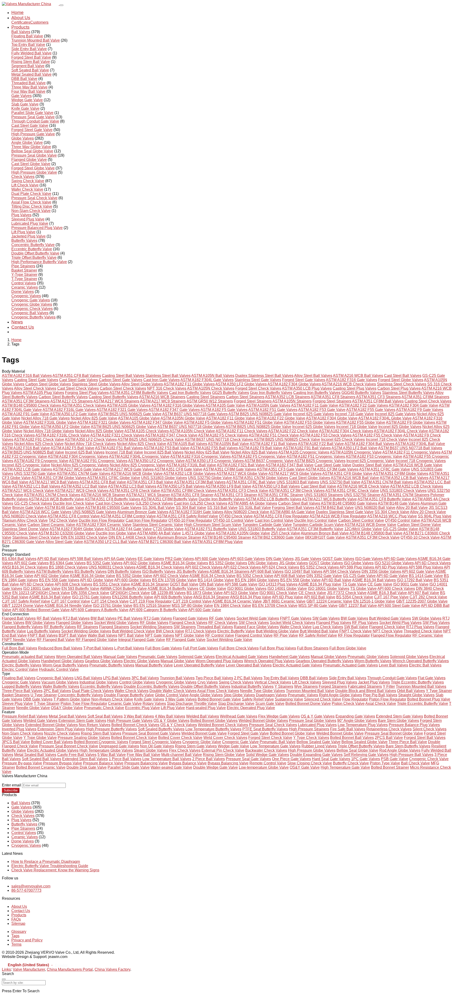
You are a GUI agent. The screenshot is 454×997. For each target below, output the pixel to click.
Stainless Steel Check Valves (401, 384)
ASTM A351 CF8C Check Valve (352, 491)
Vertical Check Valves (272, 682)
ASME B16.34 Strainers (229, 571)
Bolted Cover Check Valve (180, 738)
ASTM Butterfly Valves (55, 571)
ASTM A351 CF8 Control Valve (74, 516)
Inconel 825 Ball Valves (163, 452)
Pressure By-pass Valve (22, 763)
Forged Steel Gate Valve (31, 130)
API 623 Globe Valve (240, 593)
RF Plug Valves (365, 623)
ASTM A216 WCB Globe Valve (137, 474)
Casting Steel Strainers (205, 397)
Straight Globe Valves (416, 695)
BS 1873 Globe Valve (205, 593)
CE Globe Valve (212, 589)
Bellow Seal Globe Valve (32, 151)
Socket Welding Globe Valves (86, 631)
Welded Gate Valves (40, 721)
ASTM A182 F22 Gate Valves (363, 405)
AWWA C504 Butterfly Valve (123, 589)
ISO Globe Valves (359, 563)
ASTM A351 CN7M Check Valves (52, 495)
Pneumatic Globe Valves (368, 657)
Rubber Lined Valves (319, 746)
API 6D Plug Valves (391, 567)
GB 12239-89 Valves (168, 593)
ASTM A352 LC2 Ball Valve (84, 486)
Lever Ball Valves (393, 665)
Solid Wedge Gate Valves (267, 755)
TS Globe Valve (363, 589)
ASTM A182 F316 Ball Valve (26, 448)
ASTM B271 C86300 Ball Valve (164, 542)
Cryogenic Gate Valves (30, 300)
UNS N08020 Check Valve (24, 516)
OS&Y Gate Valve (305, 767)
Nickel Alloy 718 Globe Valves (48, 431)
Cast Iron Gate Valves (161, 380)
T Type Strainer (47, 703)
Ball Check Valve (415, 763)
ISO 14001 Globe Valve (287, 589)
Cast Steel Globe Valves (309, 478)
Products (20, 27)
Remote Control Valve (267, 763)
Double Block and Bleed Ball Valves (365, 691)
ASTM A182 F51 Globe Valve (258, 422)
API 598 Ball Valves (86, 559)
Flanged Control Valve (254, 635)
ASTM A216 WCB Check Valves (349, 384)
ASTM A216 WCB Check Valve (363, 486)
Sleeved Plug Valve (27, 219)
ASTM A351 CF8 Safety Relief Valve (187, 516)
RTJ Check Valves (200, 631)
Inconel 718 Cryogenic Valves (421, 461)
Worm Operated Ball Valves (79, 657)
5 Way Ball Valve (111, 755)
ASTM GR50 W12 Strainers (210, 401)
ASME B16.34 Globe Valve (92, 576)
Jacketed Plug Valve (28, 236)
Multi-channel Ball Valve (181, 755)
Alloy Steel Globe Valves (142, 384)
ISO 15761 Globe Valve (112, 606)
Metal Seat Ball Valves (68, 716)
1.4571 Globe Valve (198, 533)
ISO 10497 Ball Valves (303, 571)
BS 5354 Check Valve (354, 597)
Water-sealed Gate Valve (171, 767)
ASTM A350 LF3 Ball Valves (276, 486)
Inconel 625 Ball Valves (85, 452)
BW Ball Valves (104, 618)
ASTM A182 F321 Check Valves (117, 435)
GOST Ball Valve (184, 584)
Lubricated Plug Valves (317, 725)
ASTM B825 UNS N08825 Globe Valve (258, 427)
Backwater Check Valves (266, 750)
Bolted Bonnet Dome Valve (308, 703)
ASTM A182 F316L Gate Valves (69, 410)
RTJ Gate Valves (158, 618)
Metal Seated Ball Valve (31, 74)
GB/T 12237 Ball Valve (358, 606)
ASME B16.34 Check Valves (160, 567)
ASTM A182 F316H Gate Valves (196, 512)
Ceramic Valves (24, 287)
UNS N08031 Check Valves (112, 567)
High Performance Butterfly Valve (39, 262)
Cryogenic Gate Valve (240, 742)
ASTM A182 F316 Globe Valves (178, 405)
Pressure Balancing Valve (146, 763)
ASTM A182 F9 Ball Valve (260, 448)
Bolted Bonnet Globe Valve (292, 733)
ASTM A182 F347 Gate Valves (174, 410)
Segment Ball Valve (27, 66)
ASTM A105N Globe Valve (183, 418)
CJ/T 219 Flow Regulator (151, 601)
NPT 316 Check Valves (166, 388)
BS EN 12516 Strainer (152, 606)
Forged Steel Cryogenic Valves (155, 742)
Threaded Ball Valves (215, 627)
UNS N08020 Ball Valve (375, 508)
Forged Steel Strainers (253, 401)
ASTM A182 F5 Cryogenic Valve (258, 456)
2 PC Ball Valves (248, 678)
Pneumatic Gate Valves (157, 657)
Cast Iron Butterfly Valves (190, 393)
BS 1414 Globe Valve (216, 580)
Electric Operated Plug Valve (251, 708)
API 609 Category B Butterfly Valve (158, 610)
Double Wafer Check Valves (172, 691)
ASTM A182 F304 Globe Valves (294, 384)
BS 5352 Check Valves (319, 567)
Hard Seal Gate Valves (331, 759)
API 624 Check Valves (280, 567)
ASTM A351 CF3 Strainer (235, 495)
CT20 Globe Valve (168, 529)
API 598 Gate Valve (241, 584)
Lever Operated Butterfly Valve (199, 665)
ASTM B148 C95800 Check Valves (31, 405)
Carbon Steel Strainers (245, 397)
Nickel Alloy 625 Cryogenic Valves (80, 465)
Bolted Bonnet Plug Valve (428, 699)
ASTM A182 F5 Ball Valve (72, 448)
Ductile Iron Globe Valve (116, 533)
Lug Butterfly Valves (43, 631)
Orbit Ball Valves (411, 691)
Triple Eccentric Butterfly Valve (422, 703)
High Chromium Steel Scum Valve (212, 525)
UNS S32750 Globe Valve (210, 478)
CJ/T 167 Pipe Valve (391, 597)
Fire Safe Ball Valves (347, 729)
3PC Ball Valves (145, 678)
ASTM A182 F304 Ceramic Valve (103, 525)
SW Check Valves (254, 623)
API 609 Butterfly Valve (173, 597)
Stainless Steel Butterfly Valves (408, 393)
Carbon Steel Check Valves (123, 388)
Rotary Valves (154, 703)
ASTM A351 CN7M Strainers (405, 495)
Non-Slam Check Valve (31, 211)
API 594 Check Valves (342, 571)
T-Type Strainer (24, 279)
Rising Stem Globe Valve (224, 755)
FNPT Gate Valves (295, 618)
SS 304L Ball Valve (158, 508)
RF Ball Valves (49, 618)
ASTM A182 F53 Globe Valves (309, 422)
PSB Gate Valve (394, 759)
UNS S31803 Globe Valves (164, 478)
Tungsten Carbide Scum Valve (318, 525)
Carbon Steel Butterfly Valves (63, 397)
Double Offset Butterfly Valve (35, 253)
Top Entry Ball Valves (281, 678)
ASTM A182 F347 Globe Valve (157, 422)
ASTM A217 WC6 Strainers (116, 401)
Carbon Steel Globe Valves (48, 384)
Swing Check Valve (27, 181)
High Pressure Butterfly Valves (111, 729)
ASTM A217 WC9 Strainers (163, 401)
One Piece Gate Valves (291, 759)
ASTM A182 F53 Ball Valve (166, 448)
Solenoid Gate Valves (196, 657)
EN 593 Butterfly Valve (80, 589)
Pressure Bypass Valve (62, 763)
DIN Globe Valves (263, 563)
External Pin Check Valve (222, 750)
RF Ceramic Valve (427, 635)
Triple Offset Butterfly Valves (361, 746)
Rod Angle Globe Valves (399, 750)
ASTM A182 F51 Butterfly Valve (210, 529)
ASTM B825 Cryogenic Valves (319, 461)
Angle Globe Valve (27, 143)
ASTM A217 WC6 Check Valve (28, 491)
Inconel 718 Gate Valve (354, 414)
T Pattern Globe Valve (71, 699)
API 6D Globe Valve (97, 580)
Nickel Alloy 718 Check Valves (90, 444)
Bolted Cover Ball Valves (52, 742)
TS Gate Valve (354, 584)
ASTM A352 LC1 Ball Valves (36, 486)
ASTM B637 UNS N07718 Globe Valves (191, 427)
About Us (20, 17)
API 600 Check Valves (396, 589)
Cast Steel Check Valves (78, 388)
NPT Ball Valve (131, 635)
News (17, 321)
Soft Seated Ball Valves (41, 759)
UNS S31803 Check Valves (403, 491)
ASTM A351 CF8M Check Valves (189, 491)
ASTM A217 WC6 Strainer (148, 495)
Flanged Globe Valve (29, 160)
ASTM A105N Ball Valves (212, 376)
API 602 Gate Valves (31, 563)
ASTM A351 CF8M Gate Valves (229, 469)
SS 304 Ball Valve (191, 508)
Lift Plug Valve (23, 232)
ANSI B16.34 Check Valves (25, 567)
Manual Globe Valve (178, 661)
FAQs (16, 919)
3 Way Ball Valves (139, 716)
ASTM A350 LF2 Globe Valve (65, 427)
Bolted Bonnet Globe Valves (214, 721)
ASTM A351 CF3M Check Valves (297, 491)
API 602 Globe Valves (141, 563)
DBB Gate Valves (37, 699)
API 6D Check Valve (37, 584)
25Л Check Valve (285, 533)
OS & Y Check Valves (178, 725)
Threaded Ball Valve (28, 83)
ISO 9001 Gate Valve (410, 584)
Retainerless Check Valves (389, 729)
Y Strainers (284, 686)
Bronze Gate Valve (28, 508)
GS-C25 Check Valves (33, 503)
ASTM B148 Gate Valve (64, 508)
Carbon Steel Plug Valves (399, 388)
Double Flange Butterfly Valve (129, 695)
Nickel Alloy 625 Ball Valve (207, 452)
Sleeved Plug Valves (339, 682)
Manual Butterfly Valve (154, 665)
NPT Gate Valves (159, 635)
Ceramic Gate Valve (125, 703)
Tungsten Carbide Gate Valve (267, 525)
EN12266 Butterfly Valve (132, 597)
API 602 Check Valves (204, 567)
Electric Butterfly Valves (21, 665)
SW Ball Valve (356, 627)
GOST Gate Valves (338, 559)
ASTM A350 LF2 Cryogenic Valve (156, 461)
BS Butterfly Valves (90, 571)
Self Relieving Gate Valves (366, 755)
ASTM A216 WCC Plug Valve (392, 516)
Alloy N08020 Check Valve (246, 512)
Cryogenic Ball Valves (29, 313)
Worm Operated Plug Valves (219, 661)
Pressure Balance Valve (103, 763)
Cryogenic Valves (26, 296)
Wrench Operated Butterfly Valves (420, 661)
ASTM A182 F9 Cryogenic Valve (41, 461)
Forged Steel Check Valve (270, 738)
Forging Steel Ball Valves (293, 508)
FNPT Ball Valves (43, 635)
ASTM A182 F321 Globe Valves (104, 422)
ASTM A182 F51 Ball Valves (119, 448)
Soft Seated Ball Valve (30, 70)
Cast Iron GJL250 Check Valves (200, 503)
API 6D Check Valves (433, 563)
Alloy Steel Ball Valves (313, 376)
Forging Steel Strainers (332, 401)
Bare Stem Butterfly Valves (408, 746)
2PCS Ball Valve (389, 738)
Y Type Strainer (439, 691)
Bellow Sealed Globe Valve (364, 742)
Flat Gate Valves (431, 678)
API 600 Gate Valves (212, 559)
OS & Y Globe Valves (171, 721)
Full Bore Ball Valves (19, 648)
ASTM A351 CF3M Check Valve (373, 537)
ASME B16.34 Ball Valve (50, 597)
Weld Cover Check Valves (225, 738)
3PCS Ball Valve (16, 742)
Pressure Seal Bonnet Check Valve (68, 746)
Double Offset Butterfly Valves (205, 686)
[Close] (4, 979)
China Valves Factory (112, 969)
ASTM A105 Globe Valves (129, 405)
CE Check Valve (312, 593)
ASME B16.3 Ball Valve (387, 593)
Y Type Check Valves (311, 738)
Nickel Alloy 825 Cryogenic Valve (138, 465)
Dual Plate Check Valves (93, 691)
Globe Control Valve (172, 695)
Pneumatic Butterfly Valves (111, 665)
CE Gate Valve (379, 584)
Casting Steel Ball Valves (123, 376)
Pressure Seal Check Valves (273, 725)
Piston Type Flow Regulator (84, 703)
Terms (16, 944)
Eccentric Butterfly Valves (101, 686)
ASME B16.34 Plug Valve (319, 584)
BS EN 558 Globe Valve (300, 580)
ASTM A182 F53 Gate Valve (321, 410)
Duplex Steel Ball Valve (372, 465)
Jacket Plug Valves (374, 682)
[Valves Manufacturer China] (31, 4)
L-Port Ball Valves (129, 648)
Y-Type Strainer (24, 275)
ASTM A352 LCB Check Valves (416, 486)
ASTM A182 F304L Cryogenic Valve (139, 456)
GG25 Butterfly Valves (230, 393)
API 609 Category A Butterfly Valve (99, 610)
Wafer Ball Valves (102, 635)
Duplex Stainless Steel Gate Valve (345, 512)
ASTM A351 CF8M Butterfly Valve (169, 499)
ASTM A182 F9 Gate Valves (419, 410)
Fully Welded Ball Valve (31, 53)
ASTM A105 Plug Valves (43, 393)
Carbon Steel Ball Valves (299, 503)
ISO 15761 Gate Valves (91, 597)
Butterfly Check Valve (351, 763)
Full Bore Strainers (312, 648)
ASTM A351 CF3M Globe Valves (59, 478)
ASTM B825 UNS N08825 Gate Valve (260, 414)
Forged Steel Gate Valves (303, 380)
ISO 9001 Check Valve (278, 593)
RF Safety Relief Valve (318, 635)
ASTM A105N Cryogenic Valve (356, 452)
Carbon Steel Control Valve (361, 520)
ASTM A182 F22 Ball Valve (321, 444)
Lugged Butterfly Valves (22, 686)
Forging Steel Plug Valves (87, 393)
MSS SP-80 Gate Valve (318, 606)
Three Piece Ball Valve (408, 742)
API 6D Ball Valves (53, 559)
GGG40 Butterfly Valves (361, 393)
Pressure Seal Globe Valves (312, 721)
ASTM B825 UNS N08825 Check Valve (287, 439)
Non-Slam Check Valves (22, 733)
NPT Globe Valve (189, 635)
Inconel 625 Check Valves (343, 439)
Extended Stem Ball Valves (85, 759)
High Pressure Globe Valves (312, 750)
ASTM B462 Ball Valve (334, 508)
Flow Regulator (355, 699)
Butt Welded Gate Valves (390, 618)
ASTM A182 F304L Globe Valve (385, 418)
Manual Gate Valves (120, 657)
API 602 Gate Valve (418, 571)
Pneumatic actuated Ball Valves (28, 657)
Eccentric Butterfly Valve (31, 249)
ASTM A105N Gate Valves (268, 405)
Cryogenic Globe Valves (31, 304)
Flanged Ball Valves (19, 618)
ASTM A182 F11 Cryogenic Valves (411, 452)
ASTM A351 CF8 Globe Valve (347, 474)
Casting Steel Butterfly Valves (113, 397)
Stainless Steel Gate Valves (258, 380)
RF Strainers (87, 627)
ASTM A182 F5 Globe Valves (208, 422)
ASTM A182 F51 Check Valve (274, 435)
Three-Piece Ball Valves (22, 691)
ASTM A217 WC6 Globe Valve (242, 474)
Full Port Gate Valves (200, 648)
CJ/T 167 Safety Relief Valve (26, 601)
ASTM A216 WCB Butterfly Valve (56, 499)
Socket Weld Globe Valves (116, 623)
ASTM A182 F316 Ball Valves (27, 376)
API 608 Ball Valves (267, 571)
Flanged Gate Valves (190, 618)
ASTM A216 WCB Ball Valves (358, 376)
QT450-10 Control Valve (233, 520)
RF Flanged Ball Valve (56, 640)
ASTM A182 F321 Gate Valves (122, 410)
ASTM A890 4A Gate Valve (292, 512)
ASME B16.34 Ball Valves (374, 580)
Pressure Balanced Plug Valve (37, 228)
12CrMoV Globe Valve (363, 529)
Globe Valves (22, 138)
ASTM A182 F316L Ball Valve (191, 465)
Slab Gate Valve (25, 104)
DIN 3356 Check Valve (90, 593)
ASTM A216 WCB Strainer (103, 495)
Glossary (18, 932)
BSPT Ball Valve (73, 635)
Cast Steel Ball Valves (402, 376)
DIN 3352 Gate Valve (324, 576)
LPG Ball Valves (117, 678)
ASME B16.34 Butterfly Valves (173, 589)
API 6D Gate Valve (392, 576)
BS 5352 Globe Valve (134, 576)
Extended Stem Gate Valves (399, 716)
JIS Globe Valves (293, 563)
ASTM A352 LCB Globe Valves (189, 474)
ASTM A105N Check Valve (192, 431)
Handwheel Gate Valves (289, 657)
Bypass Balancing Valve (228, 763)
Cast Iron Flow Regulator (146, 520)
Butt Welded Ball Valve (319, 631)
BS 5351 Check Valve (111, 584)
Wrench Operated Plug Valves (269, 661)
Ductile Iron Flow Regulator (102, 520)
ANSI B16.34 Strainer (211, 597)
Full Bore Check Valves (239, 648)
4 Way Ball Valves (170, 716)
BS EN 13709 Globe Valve (174, 580)
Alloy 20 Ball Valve (412, 508)
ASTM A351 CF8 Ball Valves (76, 376)
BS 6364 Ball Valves (19, 559)
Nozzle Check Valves (62, 733)
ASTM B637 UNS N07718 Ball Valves (410, 448)
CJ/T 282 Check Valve (428, 597)
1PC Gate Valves (365, 759)
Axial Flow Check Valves (218, 691)
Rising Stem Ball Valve (30, 62)
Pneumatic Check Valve (104, 708)
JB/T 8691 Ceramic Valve (284, 601)
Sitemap (18, 924)
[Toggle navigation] (61, 5)
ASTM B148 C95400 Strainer (226, 537)
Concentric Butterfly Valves (80, 695)
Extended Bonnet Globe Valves (51, 725)
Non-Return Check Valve (112, 699)
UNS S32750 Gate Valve (35, 474)
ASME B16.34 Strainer (150, 584)
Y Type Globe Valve (40, 738)
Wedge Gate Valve (27, 100)
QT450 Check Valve (236, 516)
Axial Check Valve (380, 703)
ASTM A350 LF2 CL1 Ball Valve (111, 542)
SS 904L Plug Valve (434, 516)
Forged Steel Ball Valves (424, 738)
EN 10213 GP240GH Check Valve (41, 593)
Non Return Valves (94, 725)
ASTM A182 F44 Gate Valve (128, 529)
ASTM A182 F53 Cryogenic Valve (374, 456)
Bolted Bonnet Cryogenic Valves (101, 742)
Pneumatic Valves (303, 695)
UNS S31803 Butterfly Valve (262, 529)
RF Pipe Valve (286, 635)
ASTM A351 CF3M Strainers (26, 401)
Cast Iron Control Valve (274, 520)
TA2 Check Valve (63, 520)
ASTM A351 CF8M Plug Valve (217, 542)
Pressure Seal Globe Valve (34, 155)
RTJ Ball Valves (76, 618)
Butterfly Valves (24, 240)
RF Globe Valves (154, 623)
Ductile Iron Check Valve (73, 503)
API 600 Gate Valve (204, 610)
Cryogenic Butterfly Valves (33, 317)
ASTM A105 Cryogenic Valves (303, 452)
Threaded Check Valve (423, 631)
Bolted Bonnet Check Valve (134, 738)
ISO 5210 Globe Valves (394, 563)
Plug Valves (21, 215)
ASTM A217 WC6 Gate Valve (77, 469)
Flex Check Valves (185, 750)
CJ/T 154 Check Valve (110, 601)
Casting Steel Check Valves (428, 401)
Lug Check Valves (328, 627)
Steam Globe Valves (151, 750)
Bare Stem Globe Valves (398, 721)
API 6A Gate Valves (120, 559)
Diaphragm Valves (271, 695)
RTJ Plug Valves (420, 627)
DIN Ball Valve (211, 584)
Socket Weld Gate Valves (257, 618)
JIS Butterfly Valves (192, 571)
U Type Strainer (44, 695)
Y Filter (389, 686)
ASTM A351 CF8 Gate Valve (178, 469)
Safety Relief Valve (258, 699)
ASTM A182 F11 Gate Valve (314, 405)
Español (61, 965)
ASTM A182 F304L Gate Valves (207, 380)
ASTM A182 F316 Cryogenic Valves (200, 456)
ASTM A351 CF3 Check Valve (242, 491)
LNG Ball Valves (88, 678)
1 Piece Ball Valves (125, 759)
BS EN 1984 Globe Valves (257, 580)
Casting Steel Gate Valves (36, 380)
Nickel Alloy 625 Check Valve (39, 444)
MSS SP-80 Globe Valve (192, 606)
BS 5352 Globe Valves (228, 563)
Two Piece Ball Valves (214, 678)
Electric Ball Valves (425, 665)
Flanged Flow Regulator (391, 635)
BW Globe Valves (40, 623)
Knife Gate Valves (149, 699)
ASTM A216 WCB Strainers (162, 397)
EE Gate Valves (151, 559)
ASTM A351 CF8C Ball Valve (251, 482)
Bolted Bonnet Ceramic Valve (40, 767)
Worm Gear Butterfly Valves (65, 665)
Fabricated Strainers (365, 686)
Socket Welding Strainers (151, 627)
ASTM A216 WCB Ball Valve (355, 478)
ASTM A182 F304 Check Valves (346, 431)
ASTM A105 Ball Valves (187, 444)
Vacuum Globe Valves (60, 682)
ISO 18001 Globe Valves (328, 589)
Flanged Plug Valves (333, 623)
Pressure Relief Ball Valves (25, 716)
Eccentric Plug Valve (142, 708)
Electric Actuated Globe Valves (53, 750)
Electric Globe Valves (142, 661)
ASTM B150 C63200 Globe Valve (66, 533)
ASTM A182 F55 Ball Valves (214, 448)
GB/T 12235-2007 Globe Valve (422, 601)
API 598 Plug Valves (426, 567)
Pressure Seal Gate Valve (33, 117)
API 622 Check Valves (242, 567)
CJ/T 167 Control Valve (70, 601)
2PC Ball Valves (57, 691)
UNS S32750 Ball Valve (340, 482)
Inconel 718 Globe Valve (356, 427)
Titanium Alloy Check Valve (25, 520)
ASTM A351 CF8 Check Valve (134, 491)
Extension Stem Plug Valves (61, 729)
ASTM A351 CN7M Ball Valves (387, 482)
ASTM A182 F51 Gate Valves (272, 410)
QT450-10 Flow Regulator (190, 520)
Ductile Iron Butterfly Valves (222, 499)
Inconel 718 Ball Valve (124, 452)
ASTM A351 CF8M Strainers (425, 397)
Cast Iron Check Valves (115, 503)
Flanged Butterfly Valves (22, 627)
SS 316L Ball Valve (255, 508)
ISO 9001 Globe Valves (246, 589)
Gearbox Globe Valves (104, 661)
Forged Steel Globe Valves (400, 380)
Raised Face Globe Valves (256, 627)
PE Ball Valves (130, 618)
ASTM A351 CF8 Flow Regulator (281, 516)
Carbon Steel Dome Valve (419, 525)
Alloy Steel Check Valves (35, 388)
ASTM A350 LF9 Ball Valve (228, 486)
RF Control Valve (219, 635)
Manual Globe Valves (329, 657)
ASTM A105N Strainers (292, 401)
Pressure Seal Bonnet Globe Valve (394, 733)
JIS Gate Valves (308, 559)
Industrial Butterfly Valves (252, 686)
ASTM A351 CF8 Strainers (333, 397)
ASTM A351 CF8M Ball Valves (378, 401)
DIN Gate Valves (280, 559)
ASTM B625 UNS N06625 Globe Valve (124, 427)
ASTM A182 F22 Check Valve (293, 431)
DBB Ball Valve (24, 79)
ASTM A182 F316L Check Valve (62, 435)
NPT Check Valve (388, 631)
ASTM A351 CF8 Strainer (192, 495)
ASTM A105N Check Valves (210, 388)
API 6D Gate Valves (400, 559)
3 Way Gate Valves (181, 699)
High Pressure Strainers (309, 729)
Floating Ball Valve (27, 36)
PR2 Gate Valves (179, 559)
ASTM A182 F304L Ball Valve (420, 444)
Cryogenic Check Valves (32, 309)
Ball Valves (20, 32)
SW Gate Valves (326, 618)
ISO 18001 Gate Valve (42, 589)
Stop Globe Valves (239, 695)
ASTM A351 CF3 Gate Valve (281, 469)
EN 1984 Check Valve (232, 606)
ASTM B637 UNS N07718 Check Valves (219, 439)
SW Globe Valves (426, 618)
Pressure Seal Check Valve (34, 198)
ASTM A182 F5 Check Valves (223, 435)
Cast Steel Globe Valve (30, 164)
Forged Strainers (333, 686)
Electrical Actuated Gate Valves (242, 657)
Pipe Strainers (23, 266)
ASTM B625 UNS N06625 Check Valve (151, 439)
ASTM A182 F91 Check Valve (39, 439)
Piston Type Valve (385, 763)
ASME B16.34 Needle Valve (68, 606)
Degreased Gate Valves (119, 746)
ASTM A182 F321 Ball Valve (241, 465)
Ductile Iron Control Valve (315, 520)
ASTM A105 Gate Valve (225, 405)
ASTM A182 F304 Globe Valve (332, 418)
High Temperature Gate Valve (345, 767)
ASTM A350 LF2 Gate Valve (73, 414)
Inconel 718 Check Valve (387, 439)
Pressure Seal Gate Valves (248, 759)
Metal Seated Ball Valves (35, 755)
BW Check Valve (170, 631)
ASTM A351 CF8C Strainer (280, 495)
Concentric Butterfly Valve (33, 245)
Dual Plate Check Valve (31, 194)
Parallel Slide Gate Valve (32, 113)
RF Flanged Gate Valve (185, 640)
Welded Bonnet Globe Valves (263, 721)
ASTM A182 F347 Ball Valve (290, 465)
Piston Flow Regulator (387, 699)
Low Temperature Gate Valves (275, 746)
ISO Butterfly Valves (158, 571)
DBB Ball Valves (314, 678)
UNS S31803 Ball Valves (298, 482)
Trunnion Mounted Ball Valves (421, 686)
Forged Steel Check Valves (258, 388)
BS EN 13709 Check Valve (274, 606)
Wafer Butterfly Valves (61, 686)
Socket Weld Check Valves (292, 623)
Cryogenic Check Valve (429, 759)
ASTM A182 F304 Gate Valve (413, 405)
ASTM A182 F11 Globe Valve (230, 418)
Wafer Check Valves (131, 691)
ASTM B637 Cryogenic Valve (269, 461)
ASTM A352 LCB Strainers (287, 397)
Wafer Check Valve (27, 189)
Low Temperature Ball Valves (166, 759)
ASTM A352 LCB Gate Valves (27, 469)
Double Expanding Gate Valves (316, 755)
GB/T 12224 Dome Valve (23, 606)
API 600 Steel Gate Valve (399, 606)
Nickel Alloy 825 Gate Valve (94, 418)
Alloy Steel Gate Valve (64, 542)
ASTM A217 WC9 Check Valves (82, 491)
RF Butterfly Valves (60, 627)
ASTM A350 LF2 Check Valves (91, 439)
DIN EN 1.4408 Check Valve (132, 537)
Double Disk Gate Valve (86, 767)
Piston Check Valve (348, 703)
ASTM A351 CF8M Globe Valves (400, 474)
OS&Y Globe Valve (67, 708)
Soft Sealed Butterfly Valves (161, 729)
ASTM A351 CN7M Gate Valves (83, 474)
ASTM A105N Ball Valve (228, 444)
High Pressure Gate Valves (130, 721)
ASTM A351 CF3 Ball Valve (150, 482)
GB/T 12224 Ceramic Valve (329, 601)
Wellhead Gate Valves (238, 716)
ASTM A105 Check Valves (146, 431)
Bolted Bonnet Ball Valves (352, 738)
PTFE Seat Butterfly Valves (265, 729)
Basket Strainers (16, 695)
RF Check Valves (223, 623)
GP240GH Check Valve (130, 593)
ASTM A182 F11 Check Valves (241, 431)
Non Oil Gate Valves (157, 746)
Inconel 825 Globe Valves (399, 427)
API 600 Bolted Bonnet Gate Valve (41, 610)
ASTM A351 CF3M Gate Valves (332, 469)
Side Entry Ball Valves (347, 678)
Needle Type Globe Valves (262, 691)
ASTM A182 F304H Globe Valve (76, 529)
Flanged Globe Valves (74, 623)
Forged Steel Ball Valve (31, 57)
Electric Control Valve (20, 669)
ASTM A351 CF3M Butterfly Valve (315, 529)
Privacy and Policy (27, 940)
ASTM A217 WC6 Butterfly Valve (329, 499)
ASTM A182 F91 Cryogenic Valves (98, 461)
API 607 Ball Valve (423, 593)
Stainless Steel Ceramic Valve (157, 525)
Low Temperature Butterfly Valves (213, 729)
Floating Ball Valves (18, 678)
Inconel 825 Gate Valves (395, 414)
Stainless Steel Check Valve (36, 537)
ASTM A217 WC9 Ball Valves (54, 482)
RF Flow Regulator (354, 635)
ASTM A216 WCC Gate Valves (45, 512)
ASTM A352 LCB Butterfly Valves (273, 499)
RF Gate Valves (222, 618)
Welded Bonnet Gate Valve (204, 733)
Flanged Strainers (114, 627)
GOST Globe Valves (326, 563)
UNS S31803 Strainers (323, 495)
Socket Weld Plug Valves (400, 623)
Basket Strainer (24, 270)
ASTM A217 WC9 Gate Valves (128, 469)
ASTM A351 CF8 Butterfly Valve (384, 499)
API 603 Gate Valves (247, 559)
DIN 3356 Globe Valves (381, 571)
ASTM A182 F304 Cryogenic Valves (78, 456)
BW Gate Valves (354, 618)
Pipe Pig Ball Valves (380, 695)
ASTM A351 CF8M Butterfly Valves (138, 393)
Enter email (11, 785)
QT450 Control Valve (402, 520)
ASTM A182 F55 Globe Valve (360, 422)
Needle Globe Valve (33, 708)
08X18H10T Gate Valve (325, 537)
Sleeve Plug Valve (17, 703)
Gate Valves (21, 96)
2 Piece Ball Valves (208, 759)
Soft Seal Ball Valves (105, 716)
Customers (39, 22)
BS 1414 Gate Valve (426, 576)
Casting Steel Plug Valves (354, 388)
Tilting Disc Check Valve (31, 206)
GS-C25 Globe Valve (400, 529)
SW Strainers (185, 627)
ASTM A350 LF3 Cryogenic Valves (214, 461)
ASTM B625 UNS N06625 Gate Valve (130, 414)
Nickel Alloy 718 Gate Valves (45, 418)
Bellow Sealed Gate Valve (318, 742)
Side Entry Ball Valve (29, 49)
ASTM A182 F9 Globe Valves (410, 422)
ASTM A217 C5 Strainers (71, 401)
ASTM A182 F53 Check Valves (326, 435)
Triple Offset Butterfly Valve (34, 258)
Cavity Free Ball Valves (76, 755)
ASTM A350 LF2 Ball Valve (354, 448)
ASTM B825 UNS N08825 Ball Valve (33, 452)
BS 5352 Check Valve (254, 576)
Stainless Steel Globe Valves (96, 384)
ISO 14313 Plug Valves (277, 584)
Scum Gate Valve (269, 703)
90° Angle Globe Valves (357, 721)
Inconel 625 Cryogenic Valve (370, 461)
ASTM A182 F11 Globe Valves (189, 384)
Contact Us (22, 327)
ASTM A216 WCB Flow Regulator (338, 516)
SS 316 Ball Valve (222, 508)
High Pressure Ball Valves (411, 755)
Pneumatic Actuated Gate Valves (350, 665)
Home (17, 12)
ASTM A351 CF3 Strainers (378, 397)
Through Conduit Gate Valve (35, 121)
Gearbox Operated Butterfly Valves (325, 661)
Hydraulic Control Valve (59, 669)
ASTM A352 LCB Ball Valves (404, 478)
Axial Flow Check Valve (31, 202)
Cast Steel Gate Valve (29, 126)
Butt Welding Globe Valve (277, 631)
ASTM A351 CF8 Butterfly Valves (112, 499)
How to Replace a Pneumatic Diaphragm (45, 862)
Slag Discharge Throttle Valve (192, 703)
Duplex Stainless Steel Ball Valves (264, 376)
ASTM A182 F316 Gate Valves (351, 380)
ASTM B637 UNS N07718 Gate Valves (195, 414)
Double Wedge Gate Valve (215, 767)
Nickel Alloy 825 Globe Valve (99, 431)
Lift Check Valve (25, 185)
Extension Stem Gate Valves (82, 721)
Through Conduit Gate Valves (392, 678)
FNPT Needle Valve (19, 640)
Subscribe (10, 790)
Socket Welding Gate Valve (229, 640)
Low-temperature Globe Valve (264, 767)
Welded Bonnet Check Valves (223, 725)
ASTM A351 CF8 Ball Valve (102, 482)
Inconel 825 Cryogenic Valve (26, 465)
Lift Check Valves (306, 682)
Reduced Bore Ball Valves (60, 648)
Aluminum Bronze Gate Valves (142, 512)
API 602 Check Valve (171, 576)
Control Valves (23, 283)
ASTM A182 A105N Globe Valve (243, 533)
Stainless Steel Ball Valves (168, 376)
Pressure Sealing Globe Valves (84, 738)
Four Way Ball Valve (28, 91)
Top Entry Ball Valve (28, 45)
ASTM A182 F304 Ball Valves (369, 444)
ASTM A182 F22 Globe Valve (280, 418)
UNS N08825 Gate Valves (94, 512)
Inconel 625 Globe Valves (313, 427)
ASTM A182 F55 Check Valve (377, 435)
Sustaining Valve (289, 699)
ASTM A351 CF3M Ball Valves (200, 482)
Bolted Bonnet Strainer (390, 767)
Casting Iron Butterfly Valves (316, 393)
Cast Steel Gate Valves (78, 380)
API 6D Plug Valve (287, 597)
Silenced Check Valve (322, 699)
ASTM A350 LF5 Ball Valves (181, 486)
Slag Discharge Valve (236, 703)
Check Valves (23, 177)
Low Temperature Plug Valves (363, 725)
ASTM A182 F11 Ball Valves (273, 444)
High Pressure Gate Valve (33, 134)
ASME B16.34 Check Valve (212, 576)
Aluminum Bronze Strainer (179, 537)
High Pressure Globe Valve (34, 172)
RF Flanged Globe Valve (96, 640)
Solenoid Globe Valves (409, 657)
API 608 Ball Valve (290, 576)
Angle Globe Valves (206, 695)
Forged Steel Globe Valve (33, 168)
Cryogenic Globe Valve (201, 742)
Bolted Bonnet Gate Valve (219, 699)
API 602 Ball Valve (319, 597)
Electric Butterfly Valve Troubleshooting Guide (49, 866)
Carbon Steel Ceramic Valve (51, 525)
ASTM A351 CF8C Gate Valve (384, 469)
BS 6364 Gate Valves (68, 563)
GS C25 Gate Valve (359, 576)
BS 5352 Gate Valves (104, 563)
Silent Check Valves (429, 729)
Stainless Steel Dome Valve (25, 529)
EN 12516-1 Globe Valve (374, 601)
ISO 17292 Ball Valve (415, 580)
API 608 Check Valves (73, 584)
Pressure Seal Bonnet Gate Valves (151, 733)
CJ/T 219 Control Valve (192, 601)
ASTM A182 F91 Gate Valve (25, 414)
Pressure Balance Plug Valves (414, 725)
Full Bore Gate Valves (163, 648)
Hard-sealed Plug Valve (206, 708)
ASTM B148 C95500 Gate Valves (113, 508)
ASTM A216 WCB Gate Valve (417, 465)
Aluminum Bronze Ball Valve (325, 533)
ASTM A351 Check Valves (84, 405)
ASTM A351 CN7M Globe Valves (260, 478)
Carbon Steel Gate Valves (120, 380)
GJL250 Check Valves (154, 503)
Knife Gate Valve (25, 108)
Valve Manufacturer (29, 969)
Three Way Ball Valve (29, 87)
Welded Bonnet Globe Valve (340, 733)
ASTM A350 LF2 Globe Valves (241, 384)
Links (6, 969)
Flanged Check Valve (387, 627)
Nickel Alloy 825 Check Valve (141, 444)
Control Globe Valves (137, 682)
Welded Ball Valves (202, 716)
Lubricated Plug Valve (29, 223)
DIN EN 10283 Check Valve (84, 537)
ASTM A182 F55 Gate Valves (370, 410)
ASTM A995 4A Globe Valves (252, 503)
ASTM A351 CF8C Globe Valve (113, 478)
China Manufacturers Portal (70, 969)
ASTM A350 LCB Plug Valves (307, 388)
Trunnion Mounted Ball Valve (35, 40)
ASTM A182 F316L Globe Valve (50, 422)
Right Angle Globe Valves (340, 695)
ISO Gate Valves (369, 559)
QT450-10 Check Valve (420, 537)
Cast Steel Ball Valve (318, 486)
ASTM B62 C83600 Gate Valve (278, 537)
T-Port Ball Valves (98, 648)
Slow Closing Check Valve (309, 763)
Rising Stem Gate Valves (196, 746)
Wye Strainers (306, 686)
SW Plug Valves (436, 623)
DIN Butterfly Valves (124, 571)
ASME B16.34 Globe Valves (184, 563)
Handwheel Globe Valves (62, 661)
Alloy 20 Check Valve (428, 512)
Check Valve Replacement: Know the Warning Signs (55, 870)
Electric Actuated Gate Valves (297, 665)
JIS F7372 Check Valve (347, 593)
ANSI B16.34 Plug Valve (250, 597)
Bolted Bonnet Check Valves (135, 725)
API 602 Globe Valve (51, 576)
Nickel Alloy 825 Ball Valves (254, 452)
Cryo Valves (207, 682)
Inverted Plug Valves (19, 729)
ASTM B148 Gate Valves (399, 503)
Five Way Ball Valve (143, 755)
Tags (15, 936)
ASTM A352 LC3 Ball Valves (132, 486)
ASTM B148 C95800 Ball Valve (375, 533)
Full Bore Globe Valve (347, 648)
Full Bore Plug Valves (278, 648)
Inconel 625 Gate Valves (313, 414)
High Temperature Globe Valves (106, 750)
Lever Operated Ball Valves (249, 665)
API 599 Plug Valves (357, 567)
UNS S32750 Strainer (362, 495)
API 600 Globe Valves (132, 580)
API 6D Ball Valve (336, 580)
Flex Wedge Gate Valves (279, 716)
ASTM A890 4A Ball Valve (159, 533)
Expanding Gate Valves (355, 716)
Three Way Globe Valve (31, 147)
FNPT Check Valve (355, 631)
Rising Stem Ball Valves (101, 733)
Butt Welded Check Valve (133, 631)
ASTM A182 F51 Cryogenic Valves (316, 456)
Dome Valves (22, 292)
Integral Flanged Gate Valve (141, 640)
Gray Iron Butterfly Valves (271, 393)
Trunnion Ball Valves (177, 678)
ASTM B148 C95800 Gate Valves (349, 503)
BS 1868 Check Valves (68, 567)
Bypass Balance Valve (188, 763)
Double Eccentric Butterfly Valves (151, 686)
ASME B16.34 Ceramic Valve (237, 601)
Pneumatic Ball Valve (278, 742)
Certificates (20, 22)
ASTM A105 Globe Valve (139, 418)
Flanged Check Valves (188, 623)
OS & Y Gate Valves (318, 716)
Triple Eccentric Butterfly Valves (417, 682)
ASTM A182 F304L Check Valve (401, 431)
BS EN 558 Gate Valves (59, 580)
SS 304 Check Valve (392, 512)
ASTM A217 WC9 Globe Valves (295, 474)
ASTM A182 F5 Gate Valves (224, 410)
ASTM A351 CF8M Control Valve (128, 516)
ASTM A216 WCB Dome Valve (370, 525)
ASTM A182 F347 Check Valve (171, 435)
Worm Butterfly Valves (372, 661)
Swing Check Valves (236, 682)
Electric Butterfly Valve (236, 631)
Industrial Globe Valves (98, 682)
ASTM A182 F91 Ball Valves (307, 448)
